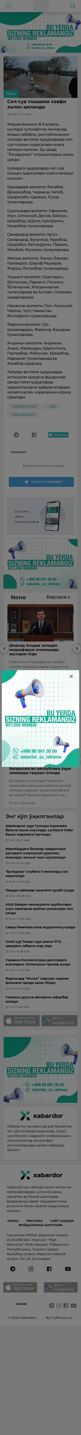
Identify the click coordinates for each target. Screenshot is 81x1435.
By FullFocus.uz (59, 1318)
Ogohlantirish (24, 406)
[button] (4, 671)
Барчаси (57, 597)
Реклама (35, 1221)
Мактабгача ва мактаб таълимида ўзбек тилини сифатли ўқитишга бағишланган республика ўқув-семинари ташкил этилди (40, 764)
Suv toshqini (23, 414)
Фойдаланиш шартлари (40, 1225)
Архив (21, 1304)
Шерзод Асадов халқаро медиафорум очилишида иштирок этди (33, 649)
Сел (52, 406)
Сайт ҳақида (62, 1221)
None (11, 94)
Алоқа (13, 1221)
